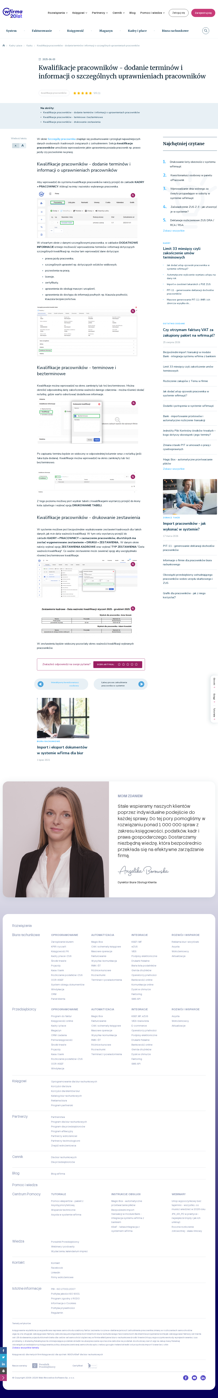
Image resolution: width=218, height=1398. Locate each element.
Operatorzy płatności (144, 975)
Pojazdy (56, 965)
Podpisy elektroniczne (144, 956)
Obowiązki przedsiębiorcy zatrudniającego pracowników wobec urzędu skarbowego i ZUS (188, 579)
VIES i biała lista (140, 1020)
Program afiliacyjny (62, 1131)
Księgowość (75, 30)
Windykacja (57, 989)
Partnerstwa (58, 1117)
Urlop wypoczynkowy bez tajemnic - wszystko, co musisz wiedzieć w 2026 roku (188, 1205)
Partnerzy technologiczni (65, 1140)
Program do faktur (61, 1016)
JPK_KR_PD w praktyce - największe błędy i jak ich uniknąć (186, 1218)
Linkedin (55, 1272)
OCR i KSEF (57, 979)
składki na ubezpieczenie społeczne (92, 1341)
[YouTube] (194, 1377)
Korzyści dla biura (61, 1086)
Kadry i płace (137, 30)
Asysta (176, 946)
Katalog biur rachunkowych (66, 1095)
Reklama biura (59, 1100)
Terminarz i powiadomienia (106, 979)
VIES (133, 951)
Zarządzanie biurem (62, 941)
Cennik (117, 13)
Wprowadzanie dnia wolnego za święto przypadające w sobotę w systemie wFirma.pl (190, 193)
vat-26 (15, 1337)
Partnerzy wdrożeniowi (64, 1136)
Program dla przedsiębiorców (68, 1126)
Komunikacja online (142, 984)
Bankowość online (141, 979)
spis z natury (99, 1344)
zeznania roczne (99, 1330)
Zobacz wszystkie (174, 231)
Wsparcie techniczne (63, 1209)
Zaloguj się (178, 12)
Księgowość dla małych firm (26, 1354)
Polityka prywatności (63, 1308)
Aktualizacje (178, 956)
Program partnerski (62, 1105)
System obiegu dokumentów (67, 984)
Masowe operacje (101, 951)
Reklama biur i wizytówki (185, 941)
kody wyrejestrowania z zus (183, 1337)
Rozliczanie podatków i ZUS (67, 975)
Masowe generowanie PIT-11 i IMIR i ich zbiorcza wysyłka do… (188, 301)
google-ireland (114, 1344)
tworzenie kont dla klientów (132, 1334)
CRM (53, 994)
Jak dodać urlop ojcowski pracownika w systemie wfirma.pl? (188, 267)
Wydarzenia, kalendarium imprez (69, 1251)
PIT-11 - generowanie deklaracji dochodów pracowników (190, 292)
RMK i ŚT (96, 965)
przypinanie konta (156, 1334)
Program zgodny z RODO (65, 1298)
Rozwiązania (56, 13)
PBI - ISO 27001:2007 (63, 1289)
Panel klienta (58, 998)
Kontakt (55, 1263)
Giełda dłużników (141, 970)
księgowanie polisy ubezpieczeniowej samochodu (66, 1344)
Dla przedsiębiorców (63, 1162)
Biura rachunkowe (175, 30)
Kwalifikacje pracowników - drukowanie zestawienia (71, 122)
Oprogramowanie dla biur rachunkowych (74, 1081)
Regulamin (57, 1312)
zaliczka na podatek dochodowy (129, 1341)
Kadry (166, 243)
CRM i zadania (59, 1035)
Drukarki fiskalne (140, 960)
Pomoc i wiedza (151, 13)
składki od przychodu (133, 1344)
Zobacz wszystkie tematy (25, 1347)
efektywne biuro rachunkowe (115, 1337)
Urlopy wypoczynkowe (157, 1337)
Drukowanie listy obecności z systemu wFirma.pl (192, 164)
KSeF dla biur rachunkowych (88, 1354)
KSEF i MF (136, 941)
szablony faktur (82, 1330)
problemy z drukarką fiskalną (27, 1341)
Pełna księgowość (62, 1039)
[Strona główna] (4, 45)
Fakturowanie (42, 30)
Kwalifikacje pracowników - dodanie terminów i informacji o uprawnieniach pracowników (91, 112)
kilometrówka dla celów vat (54, 1337)
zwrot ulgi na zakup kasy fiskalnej (163, 1341)
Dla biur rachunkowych (64, 1157)
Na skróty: (47, 108)
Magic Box (97, 941)
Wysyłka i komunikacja (104, 960)
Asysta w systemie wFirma (66, 1214)
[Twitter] (3, 1357)
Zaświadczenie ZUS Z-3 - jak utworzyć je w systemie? (194, 209)
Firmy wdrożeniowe (62, 1277)
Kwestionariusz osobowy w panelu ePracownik (191, 177)
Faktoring (136, 994)
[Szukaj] (205, 30)
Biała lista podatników (143, 965)
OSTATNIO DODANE (174, 323)
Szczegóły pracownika (62, 139)
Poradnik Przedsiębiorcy (65, 1241)
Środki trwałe (58, 960)
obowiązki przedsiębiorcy (26, 1344)
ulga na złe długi (20, 1334)
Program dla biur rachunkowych (69, 1121)
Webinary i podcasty (63, 1246)
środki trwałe (138, 1337)
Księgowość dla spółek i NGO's (58, 1354)
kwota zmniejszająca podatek (57, 1341)
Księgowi (78, 13)
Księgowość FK (60, 951)
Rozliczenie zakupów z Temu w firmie (185, 381)
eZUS (134, 946)
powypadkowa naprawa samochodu (55, 1330)
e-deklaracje (114, 1330)
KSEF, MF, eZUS (139, 1016)
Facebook (57, 1267)
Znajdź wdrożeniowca (63, 1145)
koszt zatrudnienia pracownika (137, 1330)
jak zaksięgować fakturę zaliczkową (47, 1334)
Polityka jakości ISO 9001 (65, 1293)
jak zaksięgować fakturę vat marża (183, 1334)
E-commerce (139, 1025)
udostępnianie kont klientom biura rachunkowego (92, 1334)
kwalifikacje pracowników (54, 93)
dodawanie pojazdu (30, 1337)
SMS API (136, 998)
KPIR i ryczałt (58, 946)
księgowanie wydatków (24, 1330)
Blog (132, 13)
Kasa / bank (57, 970)
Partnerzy (98, 13)
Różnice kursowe (101, 970)
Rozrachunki (98, 975)
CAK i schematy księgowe (106, 946)
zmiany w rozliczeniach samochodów (172, 1330)
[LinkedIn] (3, 1364)
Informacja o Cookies (63, 1303)
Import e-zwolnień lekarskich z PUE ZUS (189, 284)
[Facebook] (3, 1350)
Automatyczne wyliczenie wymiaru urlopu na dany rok (191, 276)
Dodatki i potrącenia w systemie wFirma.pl (188, 406)
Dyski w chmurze (141, 989)
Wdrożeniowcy (180, 951)
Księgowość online (62, 1020)
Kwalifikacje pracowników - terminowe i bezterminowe (73, 117)
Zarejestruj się (203, 12)
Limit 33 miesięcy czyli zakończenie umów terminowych (181, 253)
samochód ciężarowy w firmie (84, 1337)
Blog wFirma (58, 1173)
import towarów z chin (156, 1344)
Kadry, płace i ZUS (61, 956)
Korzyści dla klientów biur (65, 1091)
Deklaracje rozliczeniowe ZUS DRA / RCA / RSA (192, 222)
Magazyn (106, 30)
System (11, 30)
